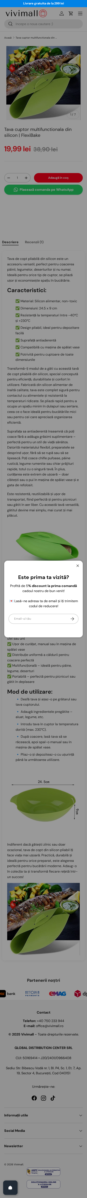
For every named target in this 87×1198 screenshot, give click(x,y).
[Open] (10, 1188)
